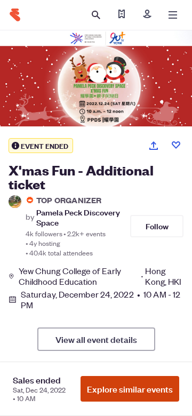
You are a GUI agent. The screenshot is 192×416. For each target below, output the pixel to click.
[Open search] (96, 14)
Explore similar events (130, 389)
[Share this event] (153, 145)
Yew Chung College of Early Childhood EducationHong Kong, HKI (100, 276)
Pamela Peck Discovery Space (78, 217)
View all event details (96, 339)
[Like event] (176, 145)
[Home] (15, 15)
